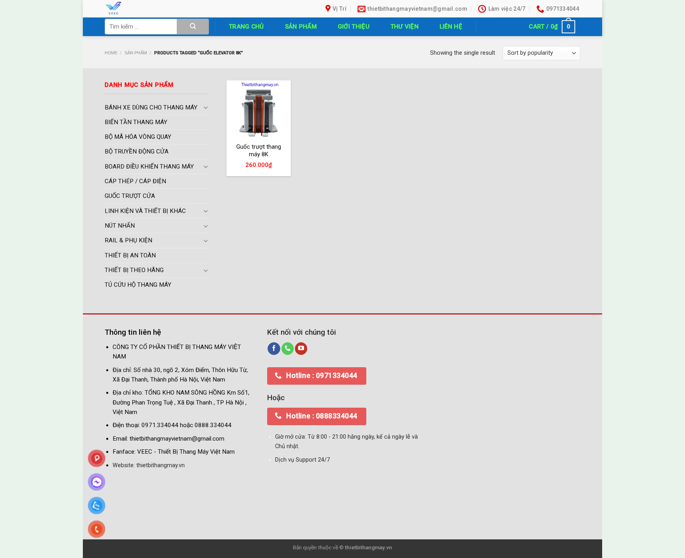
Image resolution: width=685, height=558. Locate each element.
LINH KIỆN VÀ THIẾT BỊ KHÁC (145, 211)
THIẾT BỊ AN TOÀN (130, 255)
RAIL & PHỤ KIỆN (128, 240)
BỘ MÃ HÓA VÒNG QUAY (138, 137)
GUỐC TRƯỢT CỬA (130, 196)
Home (111, 53)
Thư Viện (404, 26)
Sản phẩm (301, 26)
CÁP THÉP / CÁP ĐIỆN (135, 181)
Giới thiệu (353, 26)
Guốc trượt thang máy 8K (258, 150)
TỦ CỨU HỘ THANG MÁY (138, 285)
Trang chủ (246, 26)
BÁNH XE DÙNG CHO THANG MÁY (151, 107)
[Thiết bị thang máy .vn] (159, 8)
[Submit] (193, 27)
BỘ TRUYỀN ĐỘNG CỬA (136, 151)
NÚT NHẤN (120, 226)
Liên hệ (451, 26)
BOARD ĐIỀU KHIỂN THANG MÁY (149, 166)
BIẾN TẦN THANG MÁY (136, 122)
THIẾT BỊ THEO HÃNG (134, 270)
